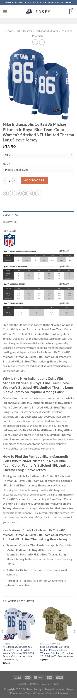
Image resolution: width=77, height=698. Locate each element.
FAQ (56, 683)
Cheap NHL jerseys (57, 693)
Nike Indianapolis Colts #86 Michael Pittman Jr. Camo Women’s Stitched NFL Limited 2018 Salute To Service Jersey (57, 651)
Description (11, 214)
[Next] (74, 638)
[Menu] (5, 11)
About (22, 683)
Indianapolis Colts (47, 30)
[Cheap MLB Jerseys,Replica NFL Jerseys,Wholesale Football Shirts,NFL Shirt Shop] (38, 11)
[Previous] (2, 638)
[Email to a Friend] (25, 193)
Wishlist (47, 683)
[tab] (38, 214)
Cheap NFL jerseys (35, 693)
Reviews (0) (9, 222)
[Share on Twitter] (19, 193)
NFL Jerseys (24, 30)
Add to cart (34, 180)
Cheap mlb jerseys (54, 689)
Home (9, 30)
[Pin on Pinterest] (32, 193)
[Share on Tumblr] (38, 193)
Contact (34, 683)
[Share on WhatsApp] (6, 193)
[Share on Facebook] (12, 193)
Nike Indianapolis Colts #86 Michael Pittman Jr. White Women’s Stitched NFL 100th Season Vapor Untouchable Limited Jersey (19, 653)
